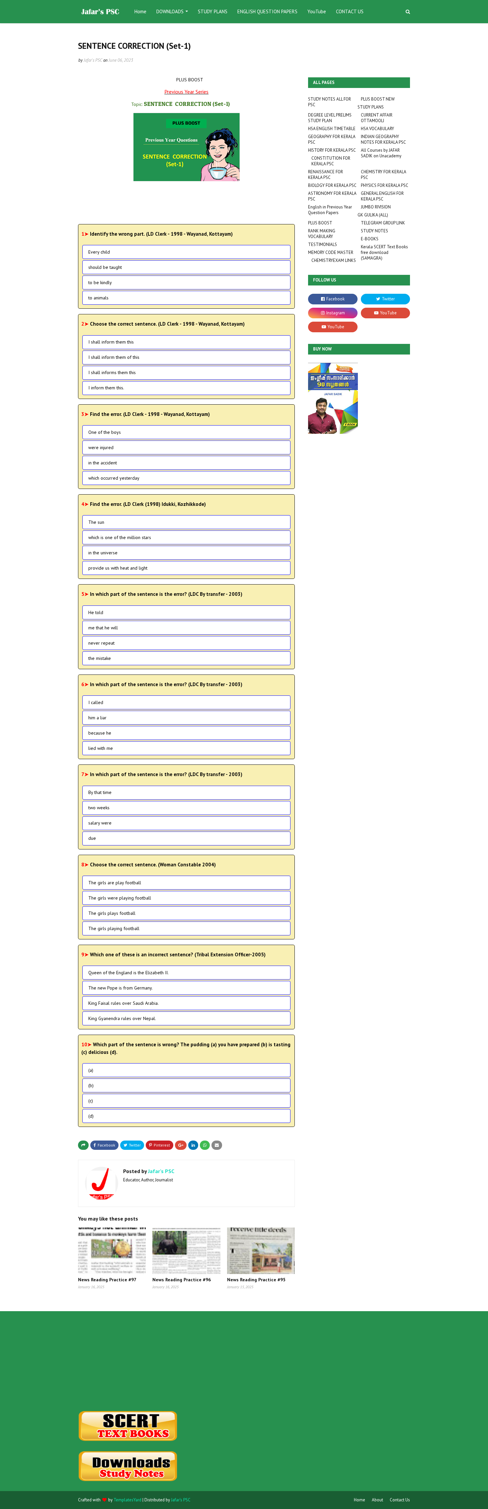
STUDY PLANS (371, 107)
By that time (100, 792)
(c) (90, 1101)
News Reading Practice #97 (107, 1280)
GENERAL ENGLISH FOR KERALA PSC (382, 196)
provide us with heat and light (117, 568)
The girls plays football (111, 913)
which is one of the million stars (119, 537)
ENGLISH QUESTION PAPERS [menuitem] (267, 11)
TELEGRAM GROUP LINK (383, 223)
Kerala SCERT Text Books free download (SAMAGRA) (384, 252)
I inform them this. (106, 388)
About (377, 1500)
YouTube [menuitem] (316, 11)
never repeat (101, 643)
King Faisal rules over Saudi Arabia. (123, 1003)
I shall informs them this (112, 372)
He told (95, 612)
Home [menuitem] (140, 11)
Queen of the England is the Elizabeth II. (128, 973)
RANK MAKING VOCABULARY (321, 233)
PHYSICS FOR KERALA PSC (384, 185)
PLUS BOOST (320, 223)
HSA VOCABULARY (377, 128)
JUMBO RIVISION (376, 207)
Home (359, 1500)
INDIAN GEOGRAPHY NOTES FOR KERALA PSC (383, 139)
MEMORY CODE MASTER (330, 252)
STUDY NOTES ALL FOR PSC (329, 102)
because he (99, 733)
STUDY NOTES (374, 231)
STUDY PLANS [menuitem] (212, 11)
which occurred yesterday (113, 478)
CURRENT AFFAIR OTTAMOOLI (376, 117)
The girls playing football (113, 928)
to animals (98, 298)
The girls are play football (114, 883)
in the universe (103, 553)
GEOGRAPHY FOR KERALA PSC (331, 139)
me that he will (103, 628)
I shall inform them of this (113, 357)
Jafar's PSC (93, 60)
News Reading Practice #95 (256, 1280)
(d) (91, 1116)
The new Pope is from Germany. (120, 988)
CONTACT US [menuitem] (350, 11)
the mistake (99, 658)
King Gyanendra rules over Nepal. (122, 1018)
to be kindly (100, 282)
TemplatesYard (127, 1500)
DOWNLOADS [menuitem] (170, 11)
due (92, 838)
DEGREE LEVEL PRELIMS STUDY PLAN (330, 117)
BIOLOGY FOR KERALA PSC (332, 185)
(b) (91, 1085)
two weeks (99, 808)
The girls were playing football (119, 898)
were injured (101, 447)
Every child (99, 252)
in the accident (102, 463)
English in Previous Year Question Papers (330, 209)
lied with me (100, 748)
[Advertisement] (130, 1360)
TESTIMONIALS (322, 244)
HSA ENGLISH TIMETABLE (332, 128)
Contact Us (400, 1500)
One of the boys (104, 432)
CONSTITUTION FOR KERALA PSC (330, 161)
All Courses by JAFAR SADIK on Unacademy (381, 153)
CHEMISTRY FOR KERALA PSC (383, 174)
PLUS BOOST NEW (378, 99)
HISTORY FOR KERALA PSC (332, 150)
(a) (90, 1070)
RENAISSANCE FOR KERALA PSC (325, 174)
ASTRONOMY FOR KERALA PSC (332, 196)
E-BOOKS (369, 239)
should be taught (105, 267)
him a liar (97, 718)
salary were (100, 823)
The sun (96, 522)
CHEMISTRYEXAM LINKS (333, 260)
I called (95, 702)
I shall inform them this (111, 342)
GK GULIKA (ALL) (373, 215)
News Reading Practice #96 (181, 1280)
